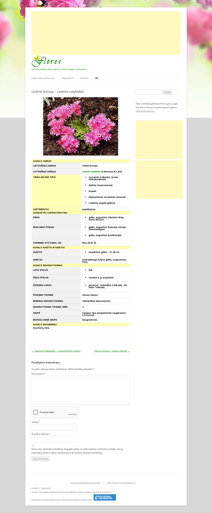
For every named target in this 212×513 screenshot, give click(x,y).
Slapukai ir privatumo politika (85, 483)
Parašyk (84, 78)
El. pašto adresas (41, 433)
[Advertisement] (106, 33)
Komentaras (39, 373)
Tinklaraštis (67, 78)
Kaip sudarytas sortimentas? (121, 483)
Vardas (36, 422)
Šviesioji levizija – (112, 350)
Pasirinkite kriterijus (145, 111)
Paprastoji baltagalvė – (56, 350)
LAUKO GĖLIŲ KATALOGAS (43, 78)
